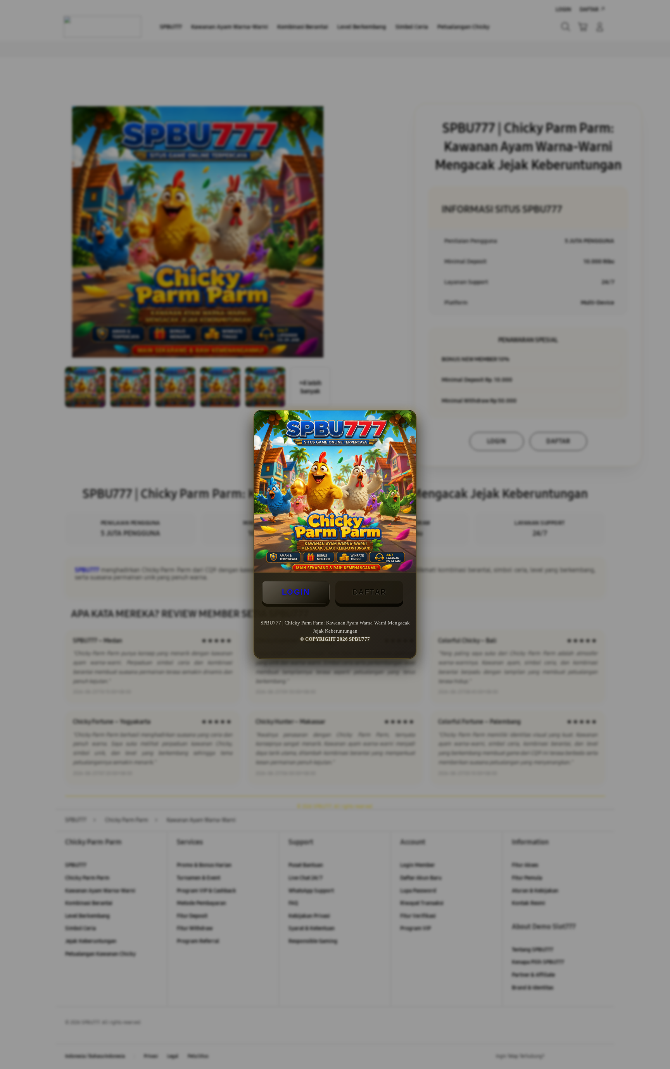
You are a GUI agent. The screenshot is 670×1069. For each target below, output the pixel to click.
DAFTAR (369, 592)
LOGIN (296, 592)
